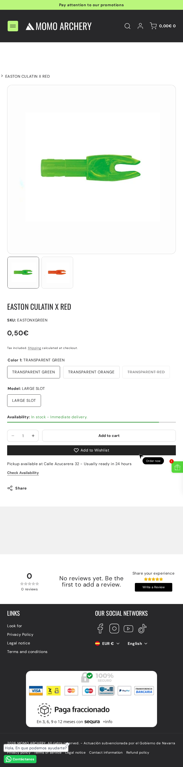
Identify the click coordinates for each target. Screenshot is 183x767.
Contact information (105, 752)
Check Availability (23, 472)
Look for (14, 625)
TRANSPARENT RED (148, 373)
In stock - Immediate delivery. (47, 416)
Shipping (34, 348)
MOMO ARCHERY (31, 743)
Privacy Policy (20, 634)
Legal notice (18, 643)
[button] (13, 26)
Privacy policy (18, 752)
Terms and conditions (27, 651)
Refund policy (137, 752)
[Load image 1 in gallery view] (23, 272)
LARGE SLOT (24, 400)
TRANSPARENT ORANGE (91, 372)
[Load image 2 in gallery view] (57, 272)
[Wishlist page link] (112, 26)
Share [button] (21, 488)
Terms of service (48, 752)
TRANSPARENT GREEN (33, 372)
